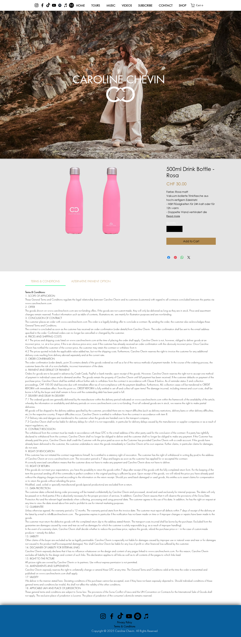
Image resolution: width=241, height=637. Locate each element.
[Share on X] (189, 257)
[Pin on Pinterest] (175, 257)
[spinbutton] (174, 229)
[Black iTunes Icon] (65, 5)
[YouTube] (129, 616)
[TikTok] (48, 5)
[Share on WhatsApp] (182, 257)
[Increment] (180, 229)
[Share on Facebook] (169, 257)
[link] (45, 281)
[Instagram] (103, 616)
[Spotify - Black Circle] (137, 616)
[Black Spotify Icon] (59, 5)
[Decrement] (169, 229)
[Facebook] (111, 616)
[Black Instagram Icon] (36, 5)
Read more (173, 216)
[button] (198, 5)
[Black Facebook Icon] (42, 5)
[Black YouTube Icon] (54, 5)
